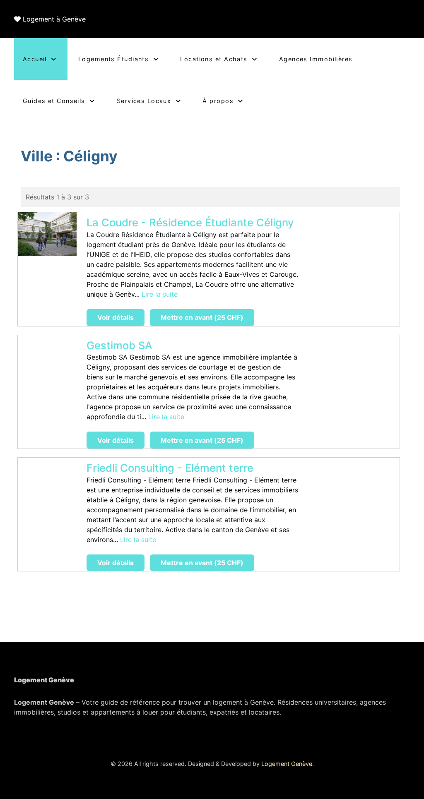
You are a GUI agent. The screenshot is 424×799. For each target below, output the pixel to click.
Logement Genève (286, 763)
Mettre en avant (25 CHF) (202, 317)
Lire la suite (160, 294)
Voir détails (115, 317)
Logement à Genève (54, 19)
